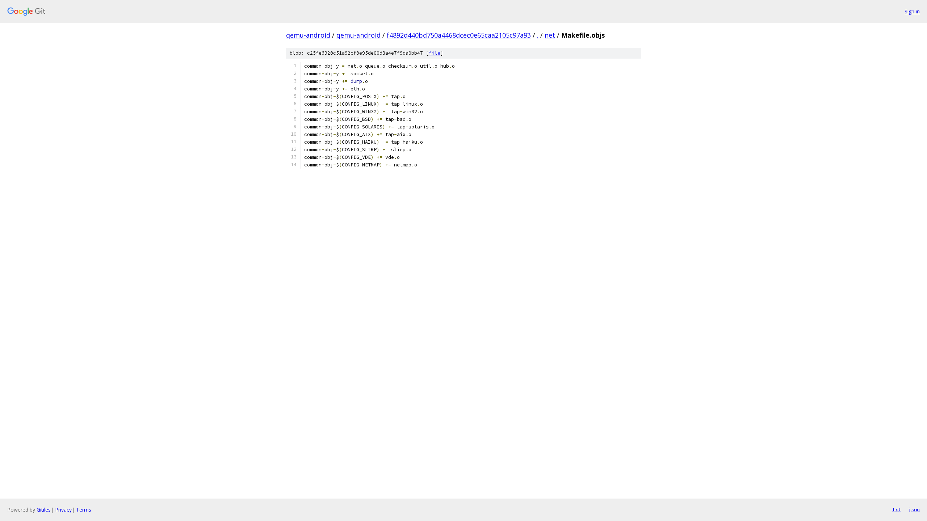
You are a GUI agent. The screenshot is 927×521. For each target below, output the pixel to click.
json (914, 509)
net (550, 35)
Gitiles (44, 509)
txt (896, 509)
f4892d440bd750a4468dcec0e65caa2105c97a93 (459, 35)
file (434, 53)
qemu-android (308, 35)
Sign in (912, 11)
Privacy (63, 509)
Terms (83, 509)
